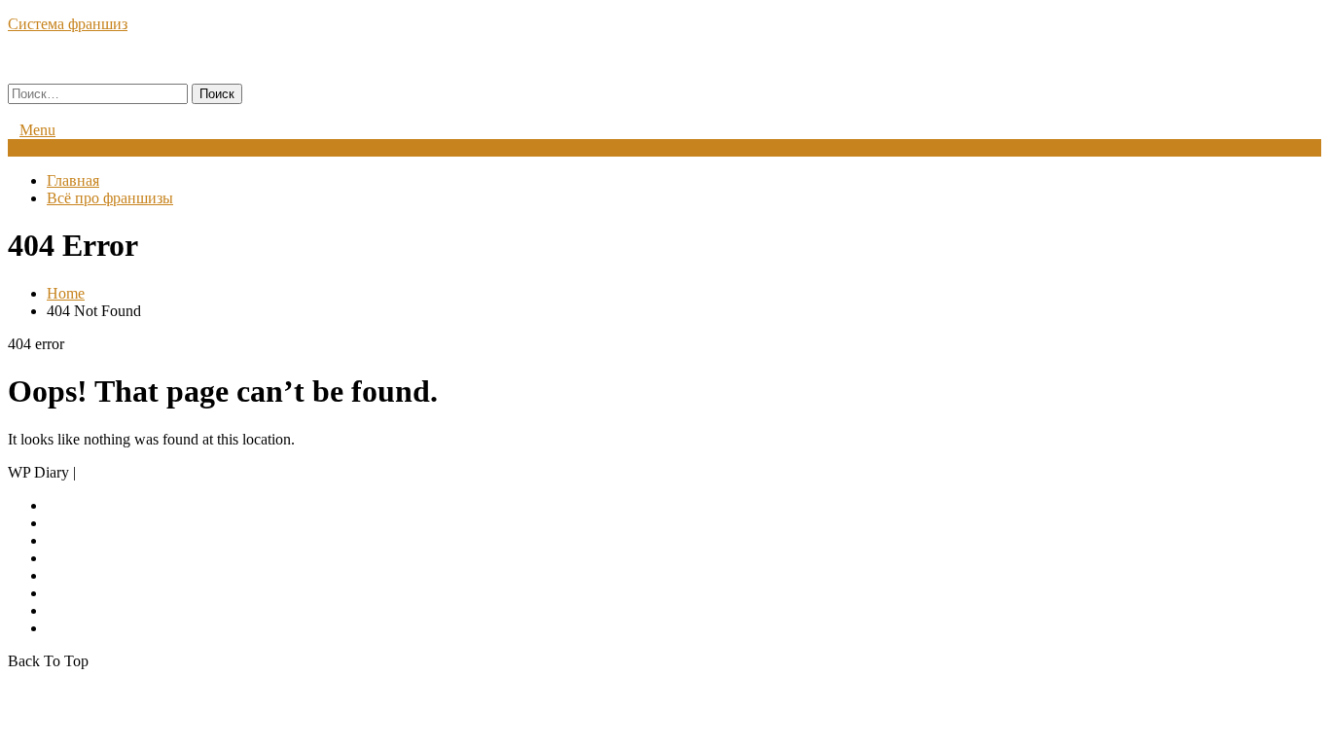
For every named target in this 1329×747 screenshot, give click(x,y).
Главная (73, 180)
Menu (37, 130)
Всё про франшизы (110, 198)
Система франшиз (67, 24)
